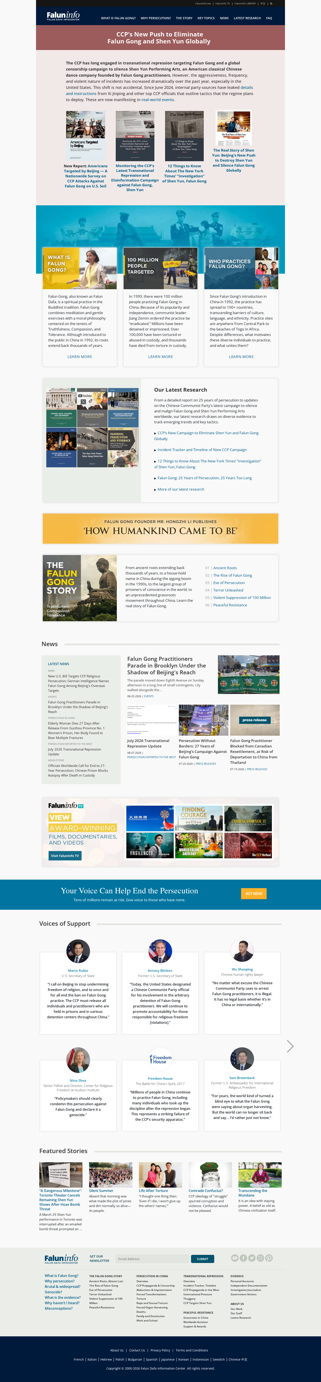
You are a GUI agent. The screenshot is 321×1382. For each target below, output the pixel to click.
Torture (141, 1299)
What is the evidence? (63, 1297)
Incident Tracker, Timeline (199, 1285)
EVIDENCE (237, 1276)
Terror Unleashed (228, 590)
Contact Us (137, 1350)
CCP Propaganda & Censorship (155, 1285)
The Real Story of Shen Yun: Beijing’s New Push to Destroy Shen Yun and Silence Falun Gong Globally (233, 160)
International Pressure (197, 1294)
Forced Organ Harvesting (152, 1307)
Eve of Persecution (229, 582)
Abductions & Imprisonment (154, 1290)
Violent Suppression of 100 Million (242, 597)
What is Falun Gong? (61, 1275)
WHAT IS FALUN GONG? (118, 18)
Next (290, 1046)
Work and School (146, 1320)
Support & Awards (194, 1326)
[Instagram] (260, 1258)
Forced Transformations (151, 1294)
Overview (142, 1281)
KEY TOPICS (206, 18)
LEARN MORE (79, 356)
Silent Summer (101, 1190)
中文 (263, 3)
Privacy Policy (160, 1350)
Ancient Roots (225, 567)
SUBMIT (202, 1259)
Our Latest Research (180, 389)
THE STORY (184, 18)
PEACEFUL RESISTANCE (198, 1313)
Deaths (141, 1312)
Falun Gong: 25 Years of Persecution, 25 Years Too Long (205, 477)
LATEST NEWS (58, 664)
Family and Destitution (150, 1316)
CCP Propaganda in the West (201, 1290)
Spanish (152, 1359)
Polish (120, 1359)
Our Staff (236, 1313)
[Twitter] (252, 1258)
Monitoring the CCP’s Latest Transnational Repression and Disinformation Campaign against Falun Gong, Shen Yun (135, 177)
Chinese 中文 (238, 1359)
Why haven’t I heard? (62, 1303)
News (51, 670)
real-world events (158, 99)
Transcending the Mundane (252, 1193)
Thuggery (189, 1299)
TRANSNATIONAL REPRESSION (203, 1276)
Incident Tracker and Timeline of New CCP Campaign (202, 449)
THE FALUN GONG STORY (105, 1276)
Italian (92, 1359)
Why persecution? (59, 1281)
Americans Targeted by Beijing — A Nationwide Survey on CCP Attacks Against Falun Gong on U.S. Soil (86, 176)
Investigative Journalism (246, 1290)
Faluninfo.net (203, 3)
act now (254, 893)
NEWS (224, 18)
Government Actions (244, 1294)
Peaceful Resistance (230, 604)
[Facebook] (243, 1258)
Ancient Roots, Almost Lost (106, 1281)
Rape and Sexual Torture (152, 1303)
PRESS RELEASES (206, 764)
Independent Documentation (249, 1285)
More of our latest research (181, 489)
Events (52, 696)
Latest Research (241, 1318)
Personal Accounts (242, 1281)
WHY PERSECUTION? (156, 18)
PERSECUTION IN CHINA (152, 1276)
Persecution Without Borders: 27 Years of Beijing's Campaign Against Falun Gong (203, 748)
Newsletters (56, 760)
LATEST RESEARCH (247, 18)
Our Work (237, 1309)
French (79, 1359)
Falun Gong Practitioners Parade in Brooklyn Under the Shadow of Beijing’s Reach (78, 707)
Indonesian (201, 1359)
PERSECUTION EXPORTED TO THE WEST (151, 757)
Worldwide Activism (195, 1322)
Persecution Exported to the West (70, 743)
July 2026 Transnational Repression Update (148, 743)
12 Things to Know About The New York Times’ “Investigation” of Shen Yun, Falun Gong (184, 173)
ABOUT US (237, 1304)
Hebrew (106, 1359)
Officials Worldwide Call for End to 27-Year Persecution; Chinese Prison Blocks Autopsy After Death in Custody (78, 770)
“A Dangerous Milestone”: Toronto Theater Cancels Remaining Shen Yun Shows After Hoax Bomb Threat (60, 1199)
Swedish (219, 1359)
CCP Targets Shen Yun (197, 1303)
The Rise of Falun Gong (232, 575)
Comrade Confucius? (206, 1190)
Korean (183, 1359)
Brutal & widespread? (62, 1286)
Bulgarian (135, 1359)
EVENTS (149, 696)
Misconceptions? (58, 1308)
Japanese (168, 1359)
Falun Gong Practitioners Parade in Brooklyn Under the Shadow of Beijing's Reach (166, 665)
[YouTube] (235, 1258)
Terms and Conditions (192, 1350)
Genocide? (53, 1292)
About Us (117, 1350)
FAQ (269, 18)
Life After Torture (153, 1190)
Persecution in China (61, 718)
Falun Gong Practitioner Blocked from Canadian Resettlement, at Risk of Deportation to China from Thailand (253, 751)
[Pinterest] (269, 1258)
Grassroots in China (195, 1318)
